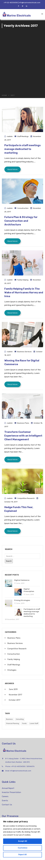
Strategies (11, 670)
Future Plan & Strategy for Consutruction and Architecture (21, 221)
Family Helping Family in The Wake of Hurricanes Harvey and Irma (23, 292)
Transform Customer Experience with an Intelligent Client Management (23, 435)
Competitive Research (26, 498)
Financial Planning (12, 723)
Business (9, 719)
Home (4, 95)
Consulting (20, 719)
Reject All (22, 855)
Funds (24, 723)
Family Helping (22, 280)
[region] (22, 838)
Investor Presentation (11, 792)
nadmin (10, 136)
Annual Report (8, 788)
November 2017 (15, 695)
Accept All (22, 841)
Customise (22, 848)
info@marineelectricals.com (20, 771)
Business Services (24, 352)
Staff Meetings (23, 136)
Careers (5, 796)
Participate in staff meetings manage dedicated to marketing (22, 149)
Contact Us (7, 805)
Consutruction (22, 208)
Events (5, 800)
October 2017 (14, 700)
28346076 (30, 766)
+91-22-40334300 (18, 766)
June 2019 (13, 689)
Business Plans (23, 423)
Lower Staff (34, 723)
